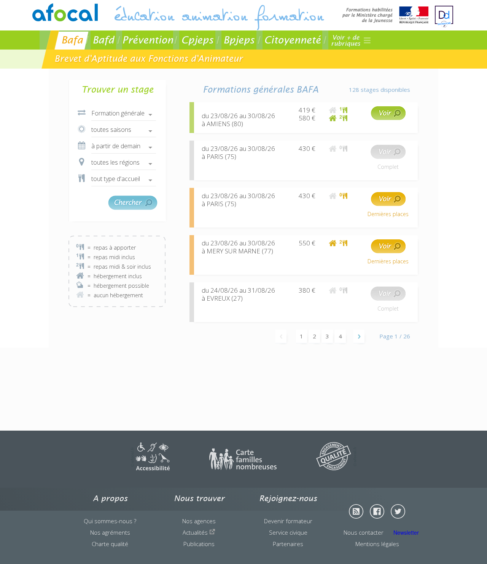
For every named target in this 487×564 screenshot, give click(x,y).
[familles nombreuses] (243, 468)
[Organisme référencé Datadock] (444, 16)
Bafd (103, 40)
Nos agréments (110, 532)
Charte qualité (110, 544)
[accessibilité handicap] (150, 468)
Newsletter (406, 532)
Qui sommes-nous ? (110, 521)
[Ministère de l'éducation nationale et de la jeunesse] (385, 15)
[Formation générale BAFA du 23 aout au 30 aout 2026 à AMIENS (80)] (388, 118)
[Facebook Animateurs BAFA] (377, 511)
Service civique (288, 532)
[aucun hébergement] (333, 110)
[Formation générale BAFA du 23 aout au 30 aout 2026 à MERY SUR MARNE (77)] (388, 251)
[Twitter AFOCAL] (398, 511)
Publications (199, 544)
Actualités (196, 532)
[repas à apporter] (343, 148)
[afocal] (65, 12)
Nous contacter (364, 532)
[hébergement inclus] (333, 118)
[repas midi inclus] (343, 110)
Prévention (147, 40)
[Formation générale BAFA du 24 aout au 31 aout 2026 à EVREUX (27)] (388, 298)
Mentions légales (377, 544)
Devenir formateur (288, 521)
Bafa (72, 40)
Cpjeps (197, 40)
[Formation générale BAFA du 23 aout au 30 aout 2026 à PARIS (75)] (388, 156)
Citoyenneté (292, 40)
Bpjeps (239, 40)
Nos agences (199, 521)
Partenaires (288, 544)
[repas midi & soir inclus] (343, 118)
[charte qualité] (336, 468)
